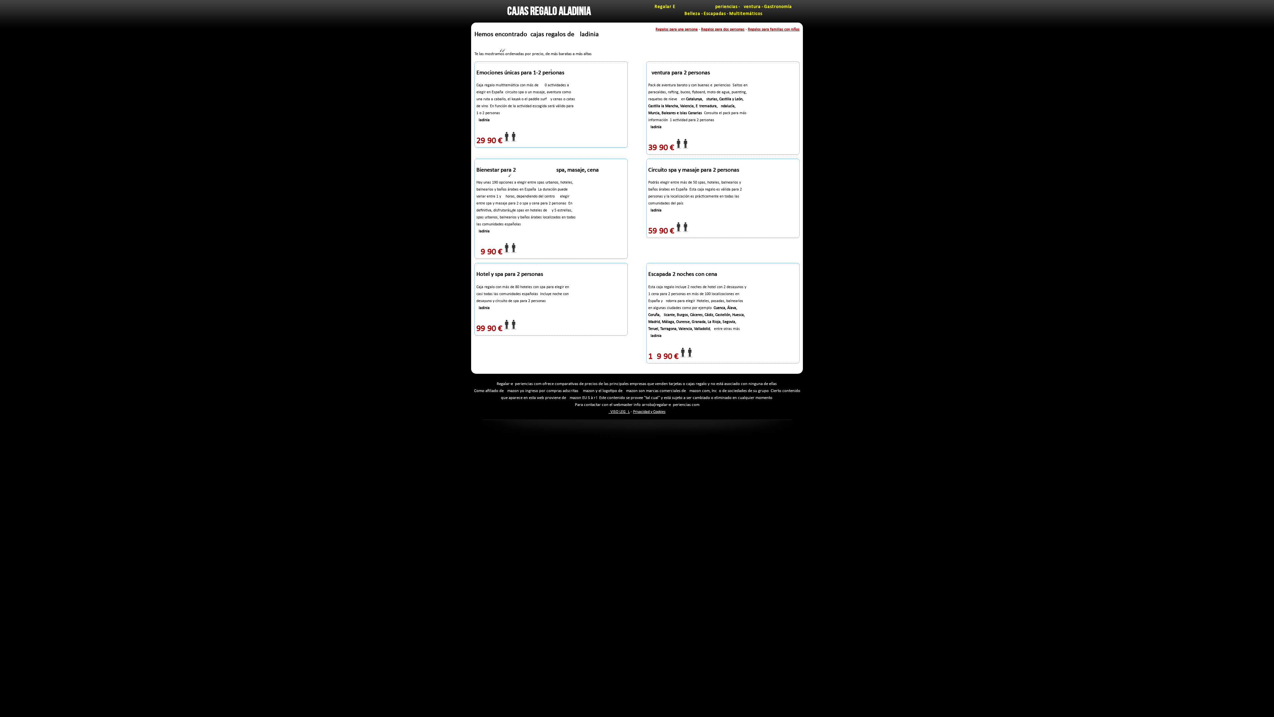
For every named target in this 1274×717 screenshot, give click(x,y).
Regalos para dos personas (722, 30)
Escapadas (715, 13)
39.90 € (661, 147)
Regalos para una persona (677, 30)
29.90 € (489, 140)
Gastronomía (778, 6)
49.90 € (489, 252)
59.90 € (661, 231)
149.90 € (663, 356)
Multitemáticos (745, 13)
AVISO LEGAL (619, 412)
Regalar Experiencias (696, 6)
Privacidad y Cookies (649, 412)
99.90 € (489, 328)
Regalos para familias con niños (774, 30)
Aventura (751, 6)
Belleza (692, 13)
